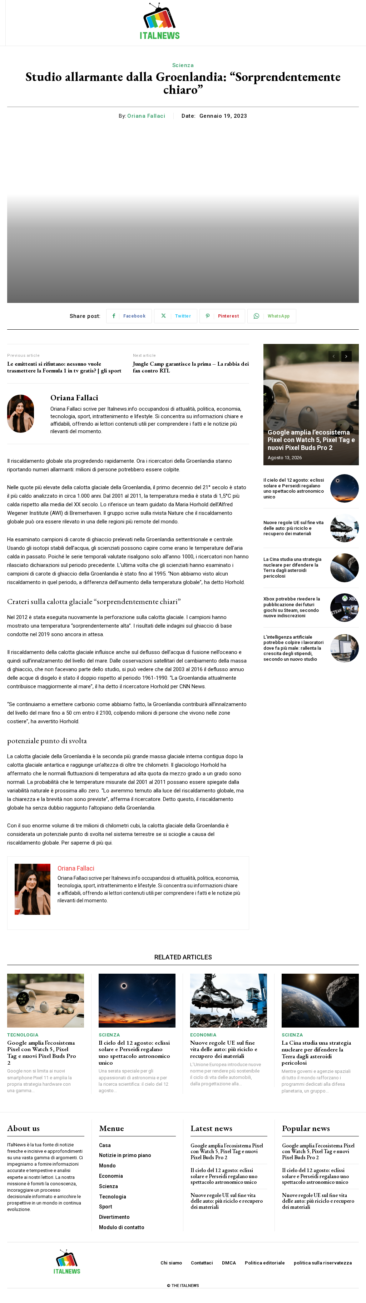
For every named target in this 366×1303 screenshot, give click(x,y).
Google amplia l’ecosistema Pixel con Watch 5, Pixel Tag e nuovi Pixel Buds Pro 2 (311, 440)
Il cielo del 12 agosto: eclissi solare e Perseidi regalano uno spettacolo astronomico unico (293, 488)
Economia (203, 1035)
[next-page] (346, 356)
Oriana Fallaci (146, 116)
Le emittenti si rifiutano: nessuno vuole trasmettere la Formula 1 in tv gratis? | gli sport (64, 367)
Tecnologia (22, 1035)
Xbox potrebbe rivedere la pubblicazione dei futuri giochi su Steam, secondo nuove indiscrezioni (291, 607)
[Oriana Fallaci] (24, 414)
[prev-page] (333, 356)
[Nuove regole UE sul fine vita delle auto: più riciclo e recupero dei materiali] (344, 528)
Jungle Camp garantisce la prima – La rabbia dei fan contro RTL (191, 367)
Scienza (183, 65)
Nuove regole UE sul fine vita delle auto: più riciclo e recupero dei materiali (293, 528)
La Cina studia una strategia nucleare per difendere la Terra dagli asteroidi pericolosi (292, 568)
